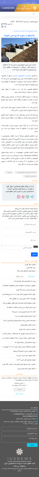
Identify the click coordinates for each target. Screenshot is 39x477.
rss (9, 468)
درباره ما (4, 468)
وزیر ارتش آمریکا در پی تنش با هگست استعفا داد (21, 307)
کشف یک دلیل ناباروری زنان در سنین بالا (23, 312)
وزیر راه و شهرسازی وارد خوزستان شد (24, 281)
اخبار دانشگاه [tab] (19, 276)
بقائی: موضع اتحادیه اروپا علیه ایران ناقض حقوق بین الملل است (18, 303)
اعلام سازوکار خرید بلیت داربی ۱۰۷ (25, 356)
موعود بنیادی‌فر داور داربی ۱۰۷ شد (26, 360)
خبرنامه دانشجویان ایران (31, 31)
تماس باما (19, 468)
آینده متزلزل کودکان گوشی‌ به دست (25, 316)
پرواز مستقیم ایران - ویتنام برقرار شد (25, 342)
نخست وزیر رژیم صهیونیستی (26, 172)
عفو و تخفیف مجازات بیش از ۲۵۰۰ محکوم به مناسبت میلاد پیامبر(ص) (18, 338)
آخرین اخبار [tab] (31, 276)
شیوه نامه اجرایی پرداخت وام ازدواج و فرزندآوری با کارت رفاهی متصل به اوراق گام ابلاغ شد (18, 321)
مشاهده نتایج (20, 394)
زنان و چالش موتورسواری (28, 325)
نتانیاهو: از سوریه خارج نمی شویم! (19, 35)
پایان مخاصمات (18, 383)
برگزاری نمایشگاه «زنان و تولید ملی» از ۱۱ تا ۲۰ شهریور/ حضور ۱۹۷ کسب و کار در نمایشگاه (18, 347)
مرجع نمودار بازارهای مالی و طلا (26, 271)
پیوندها (13, 468)
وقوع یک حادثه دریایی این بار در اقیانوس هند (22, 299)
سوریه (9, 172)
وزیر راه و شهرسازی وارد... (27, 2)
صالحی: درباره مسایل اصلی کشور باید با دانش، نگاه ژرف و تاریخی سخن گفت (18, 364)
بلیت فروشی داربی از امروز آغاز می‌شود (24, 351)
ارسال (34, 254)
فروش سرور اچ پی (30, 265)
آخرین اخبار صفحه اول (19, 31)
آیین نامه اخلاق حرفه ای (30, 468)
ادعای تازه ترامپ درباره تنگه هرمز (25, 290)
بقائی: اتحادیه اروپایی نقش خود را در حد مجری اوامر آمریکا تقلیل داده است (18, 294)
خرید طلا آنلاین (31, 268)
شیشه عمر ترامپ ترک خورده (27, 329)
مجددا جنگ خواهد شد (18, 385)
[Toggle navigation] (4, 2)
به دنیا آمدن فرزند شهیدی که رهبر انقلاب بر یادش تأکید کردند (18, 334)
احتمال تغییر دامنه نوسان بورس (26, 369)
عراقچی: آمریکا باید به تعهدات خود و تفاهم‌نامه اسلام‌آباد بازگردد (18, 286)
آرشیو (19, 470)
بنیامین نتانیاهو (31, 176)
